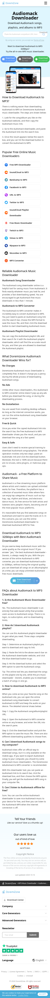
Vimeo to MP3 (16, 238)
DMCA (37, 971)
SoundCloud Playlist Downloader (19, 213)
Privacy (4, 971)
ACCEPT (42, 994)
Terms (29, 971)
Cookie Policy (23, 995)
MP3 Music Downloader (27, 883)
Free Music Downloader (21, 223)
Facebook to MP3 (18, 187)
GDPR (44, 971)
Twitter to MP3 (17, 202)
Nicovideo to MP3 (18, 253)
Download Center (15, 900)
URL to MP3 (15, 194)
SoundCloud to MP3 (19, 172)
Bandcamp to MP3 (18, 179)
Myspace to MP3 (17, 245)
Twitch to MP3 (16, 230)
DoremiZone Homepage (10, 3)
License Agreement (16, 971)
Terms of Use (39, 40)
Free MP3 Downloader (20, 164)
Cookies (20, 976)
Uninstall (29, 976)
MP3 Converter (17, 260)
